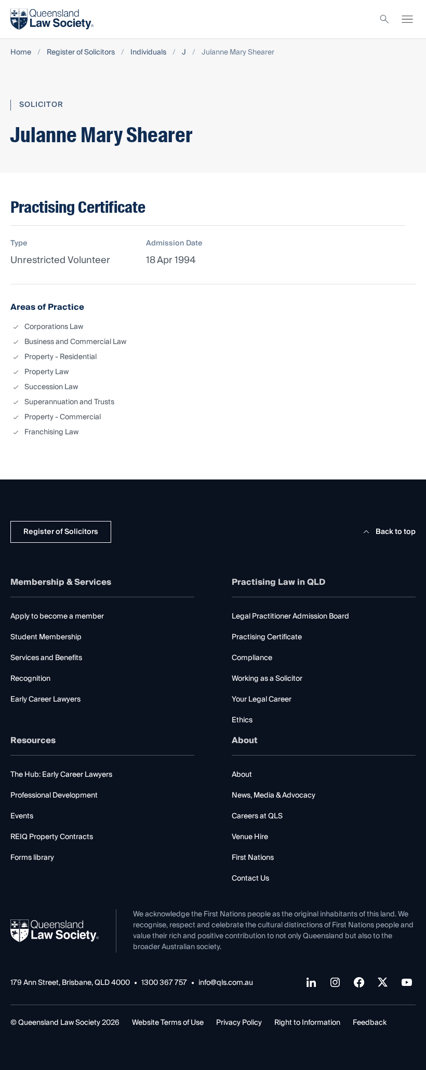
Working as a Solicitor (267, 679)
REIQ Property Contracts (51, 837)
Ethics (242, 720)
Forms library (32, 858)
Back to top (396, 532)
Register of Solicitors (81, 52)
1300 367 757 (164, 983)
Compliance (252, 658)
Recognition (30, 679)
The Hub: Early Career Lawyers (61, 775)
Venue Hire (250, 837)
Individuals (148, 52)
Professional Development (54, 795)
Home (20, 52)
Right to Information (307, 1023)
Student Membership (46, 637)
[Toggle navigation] (407, 19)
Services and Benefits (46, 658)
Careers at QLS (257, 816)
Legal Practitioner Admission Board (290, 616)
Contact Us (250, 878)
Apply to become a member (57, 616)
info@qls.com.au (225, 983)
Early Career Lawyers (45, 699)
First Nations (253, 858)
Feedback (370, 1023)
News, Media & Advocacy (273, 795)
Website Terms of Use (168, 1023)
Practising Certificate (267, 637)
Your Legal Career (261, 699)
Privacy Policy (239, 1023)
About (242, 775)
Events (21, 816)
